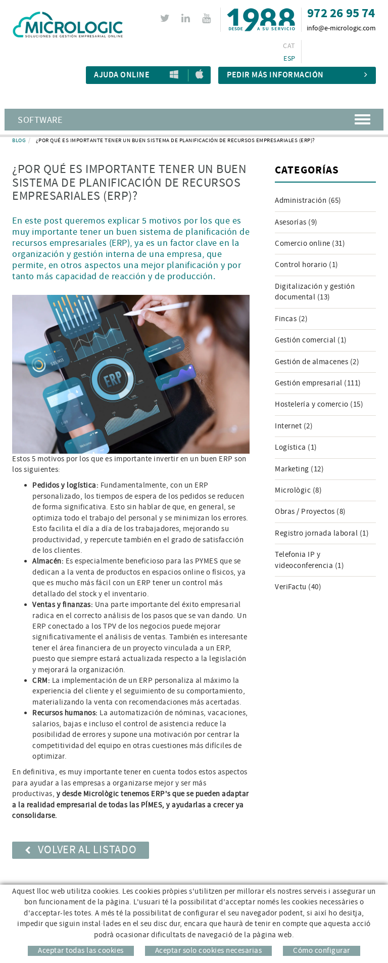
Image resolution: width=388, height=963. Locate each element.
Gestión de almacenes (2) (317, 362)
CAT (289, 46)
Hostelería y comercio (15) (319, 404)
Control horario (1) (306, 265)
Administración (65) (308, 200)
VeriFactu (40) (298, 587)
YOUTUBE (206, 18)
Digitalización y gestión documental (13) (315, 292)
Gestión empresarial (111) (318, 383)
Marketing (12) (299, 469)
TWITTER (165, 18)
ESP (289, 58)
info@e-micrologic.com (341, 28)
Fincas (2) (291, 319)
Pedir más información (275, 75)
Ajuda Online (122, 75)
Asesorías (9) (296, 222)
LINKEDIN (185, 18)
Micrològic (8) (298, 490)
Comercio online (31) (310, 243)
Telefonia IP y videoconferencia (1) (309, 560)
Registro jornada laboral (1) (322, 533)
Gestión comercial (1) (311, 340)
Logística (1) (296, 447)
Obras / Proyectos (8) (310, 511)
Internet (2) (294, 426)
